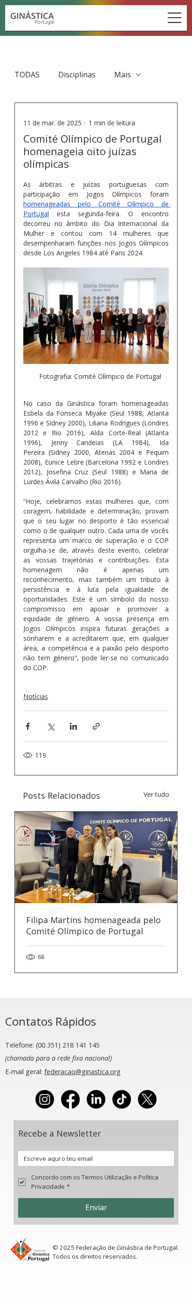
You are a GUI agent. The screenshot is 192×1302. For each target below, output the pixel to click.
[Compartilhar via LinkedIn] (73, 726)
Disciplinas (77, 74)
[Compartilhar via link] (96, 726)
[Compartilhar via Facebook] (27, 726)
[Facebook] (70, 1099)
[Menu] (175, 18)
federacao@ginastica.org (82, 1071)
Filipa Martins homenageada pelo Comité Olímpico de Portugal (93, 925)
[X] (147, 1099)
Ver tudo (156, 794)
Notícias (35, 696)
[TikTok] (121, 1099)
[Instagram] (44, 1099)
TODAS (27, 74)
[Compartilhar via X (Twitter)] (50, 726)
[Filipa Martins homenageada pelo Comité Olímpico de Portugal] (96, 857)
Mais (122, 74)
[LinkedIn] (96, 1099)
